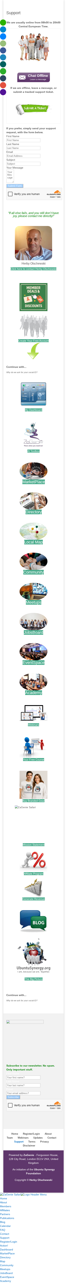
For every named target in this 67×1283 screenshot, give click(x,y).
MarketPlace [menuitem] (7, 1253)
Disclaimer (29, 1145)
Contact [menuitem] (4, 1233)
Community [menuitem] (6, 1265)
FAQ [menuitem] (2, 1229)
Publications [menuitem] (7, 1218)
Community (33, 572)
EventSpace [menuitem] (7, 1277)
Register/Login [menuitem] (8, 1241)
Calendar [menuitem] (5, 1225)
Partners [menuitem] (5, 1214)
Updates (38, 1137)
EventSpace (33, 662)
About (48, 1133)
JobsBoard (33, 632)
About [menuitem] (3, 1202)
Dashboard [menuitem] (6, 1249)
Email (9, 151)
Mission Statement (33, 844)
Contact (51, 1137)
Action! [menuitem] (4, 1245)
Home (14, 1133)
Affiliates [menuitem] (5, 1210)
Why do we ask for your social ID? (21, 372)
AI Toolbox (33, 451)
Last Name (12, 144)
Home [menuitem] (3, 1198)
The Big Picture (34, 978)
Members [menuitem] (5, 1206)
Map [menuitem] (2, 1261)
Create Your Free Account (33, 340)
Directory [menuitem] (5, 1257)
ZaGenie (28, 1155)
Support (18, 1141)
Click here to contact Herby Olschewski (33, 268)
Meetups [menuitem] (5, 1269)
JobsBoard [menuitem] (6, 1273)
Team (10, 1137)
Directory (33, 512)
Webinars (33, 724)
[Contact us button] (33, 110)
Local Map (33, 542)
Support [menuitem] (4, 1237)
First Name (12, 136)
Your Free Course (33, 759)
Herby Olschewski (34, 263)
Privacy (44, 1141)
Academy (33, 692)
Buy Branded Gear (33, 800)
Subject (10, 159)
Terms (31, 1141)
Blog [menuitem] (2, 1222)
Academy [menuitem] (5, 1280)
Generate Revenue (33, 898)
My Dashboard (33, 409)
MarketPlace (33, 481)
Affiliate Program (33, 873)
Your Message (14, 167)
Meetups (33, 602)
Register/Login (31, 1133)
